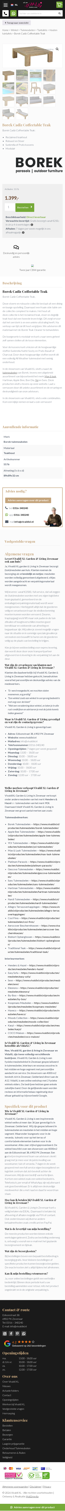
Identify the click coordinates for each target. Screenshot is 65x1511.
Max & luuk (50, 376)
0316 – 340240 (14, 1322)
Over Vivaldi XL (10, 1381)
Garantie (7, 1439)
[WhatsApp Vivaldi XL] (13, 13)
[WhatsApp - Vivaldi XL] (23, 1333)
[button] (57, 49)
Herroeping (8, 1413)
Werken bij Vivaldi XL (13, 1404)
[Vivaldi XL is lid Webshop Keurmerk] (13, 1475)
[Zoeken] (59, 13)
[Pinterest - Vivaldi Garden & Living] (17, 1333)
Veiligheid (7, 1457)
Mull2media (32, 1496)
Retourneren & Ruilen (13, 1452)
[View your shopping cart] (59, 5)
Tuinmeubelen (27, 30)
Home (5, 30)
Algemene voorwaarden (15, 1486)
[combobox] (11, 5)
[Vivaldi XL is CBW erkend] (39, 1475)
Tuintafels (42, 30)
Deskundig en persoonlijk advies (16, 254)
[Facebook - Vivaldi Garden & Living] (11, 1333)
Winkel (14, 30)
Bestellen (23, 207)
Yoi (36, 380)
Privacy (47, 1486)
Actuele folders (10, 1390)
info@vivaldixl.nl (18, 1326)
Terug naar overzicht (17, 22)
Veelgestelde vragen (13, 1408)
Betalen (6, 1430)
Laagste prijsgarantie (13, 1443)
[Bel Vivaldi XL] (5, 13)
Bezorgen (7, 1434)
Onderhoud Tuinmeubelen (16, 1448)
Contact (6, 1395)
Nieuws (6, 1386)
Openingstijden (10, 1399)
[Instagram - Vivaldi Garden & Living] (5, 1333)
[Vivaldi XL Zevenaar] (32, 4)
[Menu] (5, 5)
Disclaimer (35, 1486)
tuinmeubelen (10, 372)
